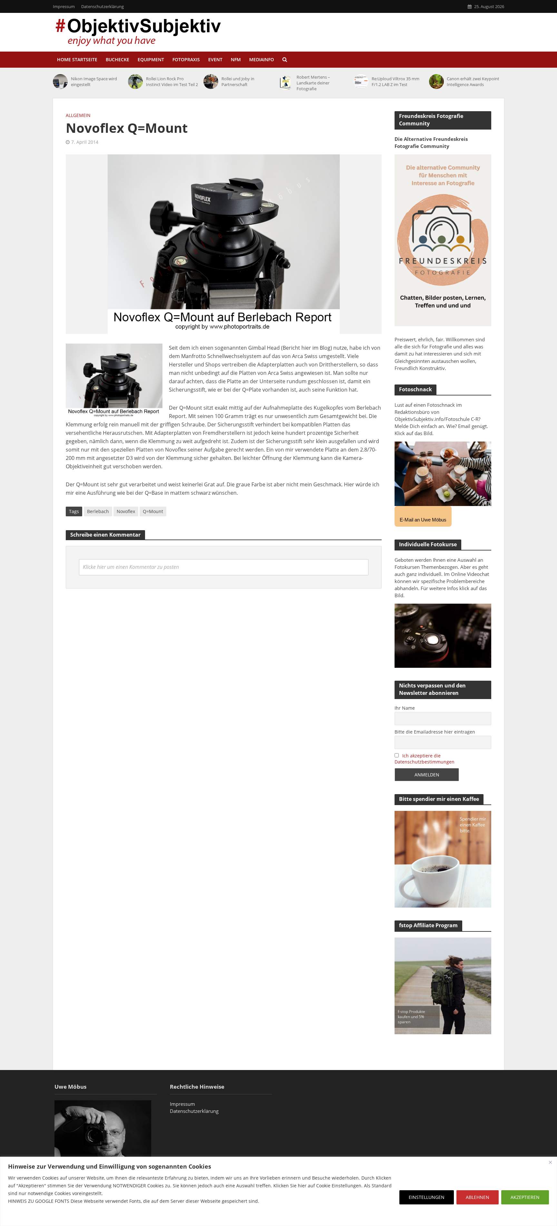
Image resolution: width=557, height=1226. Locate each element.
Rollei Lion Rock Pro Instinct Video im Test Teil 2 (172, 81)
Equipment (151, 59)
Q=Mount (153, 511)
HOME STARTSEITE (77, 59)
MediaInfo (261, 59)
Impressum (64, 6)
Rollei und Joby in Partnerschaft (237, 81)
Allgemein (78, 115)
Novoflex (126, 511)
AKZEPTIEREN (525, 1197)
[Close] (550, 1162)
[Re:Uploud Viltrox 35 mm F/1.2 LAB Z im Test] (361, 81)
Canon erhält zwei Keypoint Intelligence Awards (473, 81)
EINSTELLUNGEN (427, 1197)
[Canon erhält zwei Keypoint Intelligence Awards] (436, 81)
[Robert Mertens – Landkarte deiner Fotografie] (285, 82)
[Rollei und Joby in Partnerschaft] (210, 81)
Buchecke (117, 59)
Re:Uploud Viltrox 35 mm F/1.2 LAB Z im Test (395, 81)
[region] (278, 1191)
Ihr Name (405, 708)
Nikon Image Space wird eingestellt (94, 81)
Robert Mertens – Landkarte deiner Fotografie (313, 83)
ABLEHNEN (477, 1197)
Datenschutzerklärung (102, 6)
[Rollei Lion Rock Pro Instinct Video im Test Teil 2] (135, 81)
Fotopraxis (186, 59)
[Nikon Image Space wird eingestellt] (60, 81)
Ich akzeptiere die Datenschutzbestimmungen (424, 759)
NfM (236, 59)
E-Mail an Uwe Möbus (423, 519)
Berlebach (98, 511)
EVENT (215, 59)
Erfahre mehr (24, 1216)
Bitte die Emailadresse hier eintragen (435, 732)
